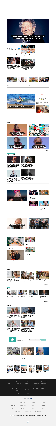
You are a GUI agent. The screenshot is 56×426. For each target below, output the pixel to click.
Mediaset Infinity (43, 383)
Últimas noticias (10, 386)
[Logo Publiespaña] (28, 411)
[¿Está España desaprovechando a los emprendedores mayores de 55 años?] (33, 292)
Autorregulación (27, 387)
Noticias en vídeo (10, 388)
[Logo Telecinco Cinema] (33, 408)
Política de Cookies (34, 415)
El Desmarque (43, 386)
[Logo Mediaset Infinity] (13, 403)
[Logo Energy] (43, 405)
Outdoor (17, 393)
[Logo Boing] (33, 405)
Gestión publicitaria (39, 415)
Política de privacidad (22, 415)
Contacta (26, 383)
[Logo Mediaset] (28, 398)
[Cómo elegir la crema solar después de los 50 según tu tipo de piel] (15, 241)
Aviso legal (11, 415)
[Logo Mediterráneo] (38, 411)
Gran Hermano (18, 383)
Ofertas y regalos (35, 385)
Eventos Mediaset (36, 388)
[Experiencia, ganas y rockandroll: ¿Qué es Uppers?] (10, 368)
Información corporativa (16, 415)
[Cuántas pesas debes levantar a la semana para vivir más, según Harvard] (30, 249)
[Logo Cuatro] (33, 403)
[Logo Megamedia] (28, 419)
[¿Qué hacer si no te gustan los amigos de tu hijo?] (39, 223)
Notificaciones (27, 389)
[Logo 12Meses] (43, 408)
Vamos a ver (18, 390)
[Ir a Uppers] (3, 5)
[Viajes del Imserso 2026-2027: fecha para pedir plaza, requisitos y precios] (13, 310)
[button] (17, 130)
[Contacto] (46, 368)
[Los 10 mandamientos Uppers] (24, 368)
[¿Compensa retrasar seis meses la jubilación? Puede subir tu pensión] (28, 310)
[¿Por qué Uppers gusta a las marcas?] (39, 368)
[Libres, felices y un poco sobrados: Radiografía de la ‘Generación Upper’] (17, 368)
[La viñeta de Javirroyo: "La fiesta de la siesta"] (42, 97)
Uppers (42, 385)
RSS (42, 415)
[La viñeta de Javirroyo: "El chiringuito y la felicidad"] (13, 49)
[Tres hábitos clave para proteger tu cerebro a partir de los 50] (30, 239)
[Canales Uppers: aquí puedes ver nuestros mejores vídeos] (39, 130)
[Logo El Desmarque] (13, 405)
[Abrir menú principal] (54, 5)
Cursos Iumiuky (35, 386)
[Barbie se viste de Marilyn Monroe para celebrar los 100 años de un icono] (33, 203)
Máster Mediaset (27, 393)
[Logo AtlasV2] (17, 411)
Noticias (9, 383)
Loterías (9, 385)
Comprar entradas (36, 383)
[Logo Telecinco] (22, 403)
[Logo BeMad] (12, 408)
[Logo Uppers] (23, 408)
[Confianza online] (28, 422)
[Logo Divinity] (43, 403)
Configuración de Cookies (28, 415)
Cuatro (42, 388)
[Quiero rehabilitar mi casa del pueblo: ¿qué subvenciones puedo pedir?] (42, 275)
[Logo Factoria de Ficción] (23, 405)
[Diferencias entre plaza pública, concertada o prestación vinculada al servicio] (42, 351)
